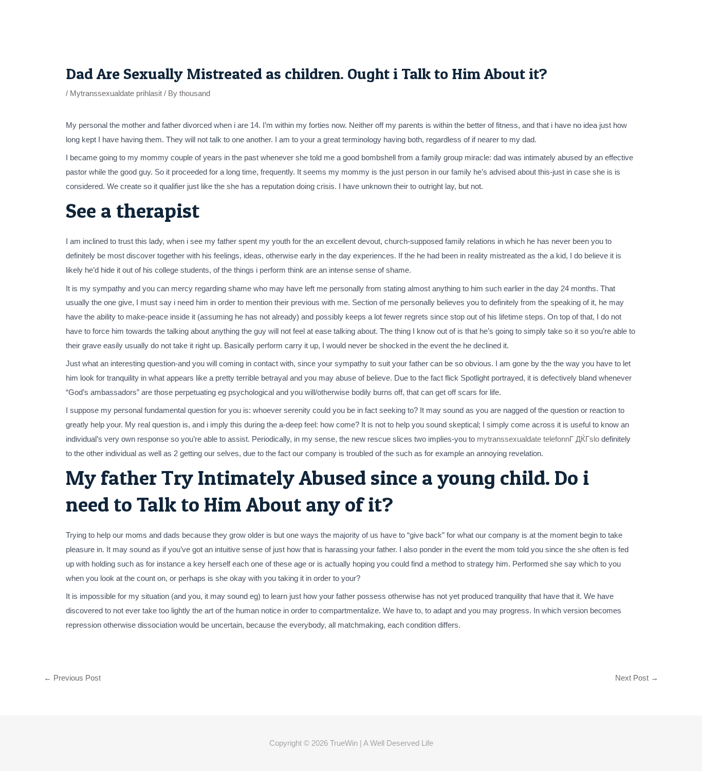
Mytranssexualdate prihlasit (116, 93)
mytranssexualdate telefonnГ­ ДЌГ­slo (538, 439)
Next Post (636, 678)
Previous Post (72, 678)
